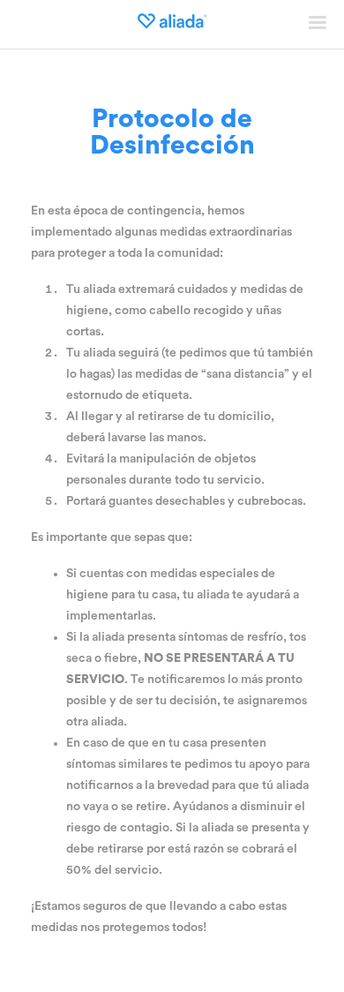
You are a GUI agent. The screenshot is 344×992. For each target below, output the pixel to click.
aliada (172, 22)
